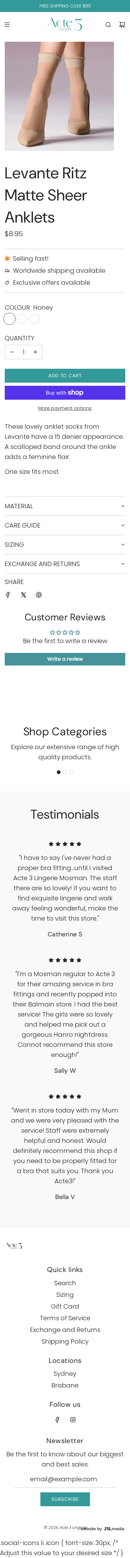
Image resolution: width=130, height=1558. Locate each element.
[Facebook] (57, 1420)
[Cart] (122, 25)
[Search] (108, 25)
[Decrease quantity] (12, 352)
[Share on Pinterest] (39, 596)
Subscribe (65, 1499)
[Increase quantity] (35, 352)
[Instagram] (73, 1420)
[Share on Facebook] (8, 596)
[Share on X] (23, 596)
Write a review (65, 659)
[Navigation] (7, 25)
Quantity (19, 338)
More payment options (65, 408)
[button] (59, 772)
